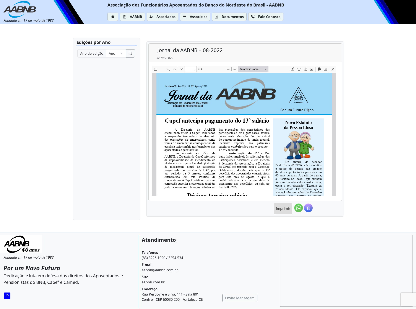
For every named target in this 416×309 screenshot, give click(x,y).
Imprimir (283, 208)
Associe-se (198, 16)
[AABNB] (28, 9)
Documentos (233, 16)
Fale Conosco (269, 16)
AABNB (136, 16)
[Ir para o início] (8, 296)
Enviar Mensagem (240, 298)
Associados (166, 16)
